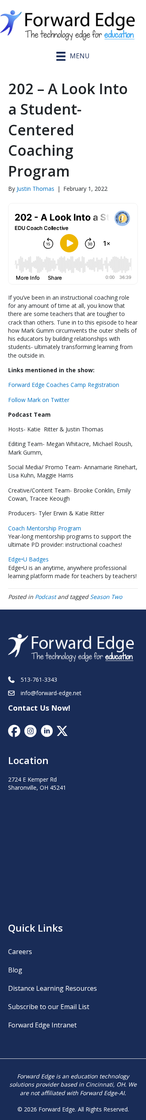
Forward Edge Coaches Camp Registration (63, 385)
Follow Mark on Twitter (38, 400)
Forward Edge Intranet (42, 1025)
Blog (15, 969)
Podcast (45, 597)
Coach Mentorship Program (44, 528)
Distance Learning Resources (52, 988)
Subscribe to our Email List (48, 1006)
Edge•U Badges (28, 559)
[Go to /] (73, 23)
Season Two (106, 597)
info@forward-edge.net (51, 693)
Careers (20, 951)
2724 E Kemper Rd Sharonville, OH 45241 (37, 783)
